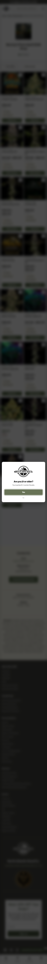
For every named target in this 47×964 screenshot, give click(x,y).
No (23, 498)
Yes (23, 492)
